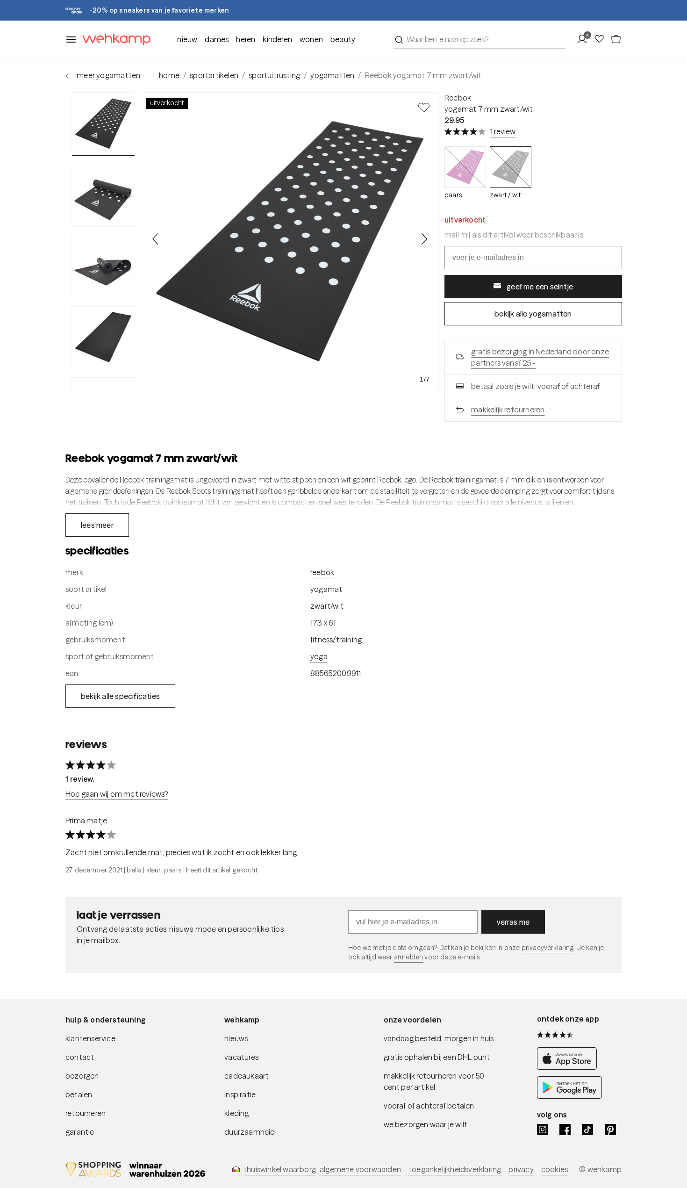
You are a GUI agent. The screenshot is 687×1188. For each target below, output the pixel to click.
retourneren (85, 1113)
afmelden (408, 957)
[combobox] (479, 39)
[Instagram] (542, 1129)
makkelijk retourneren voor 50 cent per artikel (434, 1081)
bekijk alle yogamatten (533, 313)
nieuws (236, 1038)
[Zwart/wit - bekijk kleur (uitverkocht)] (510, 167)
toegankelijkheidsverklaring (454, 1169)
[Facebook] (565, 1129)
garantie (79, 1132)
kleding (236, 1113)
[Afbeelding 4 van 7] (103, 338)
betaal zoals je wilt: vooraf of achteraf (535, 386)
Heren (245, 39)
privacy (520, 1169)
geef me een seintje (540, 286)
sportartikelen (214, 75)
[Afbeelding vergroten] (290, 241)
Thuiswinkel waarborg (279, 1169)
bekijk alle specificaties (120, 696)
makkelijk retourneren (507, 409)
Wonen (311, 39)
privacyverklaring (548, 947)
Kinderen (277, 39)
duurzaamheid (249, 1132)
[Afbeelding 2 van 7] (103, 195)
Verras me (513, 922)
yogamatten (332, 75)
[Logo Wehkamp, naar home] (113, 39)
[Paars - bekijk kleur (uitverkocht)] (465, 167)
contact (79, 1057)
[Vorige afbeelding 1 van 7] (155, 239)
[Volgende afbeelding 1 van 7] (424, 239)
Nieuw (187, 39)
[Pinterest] (610, 1129)
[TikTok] (587, 1129)
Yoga (319, 656)
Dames (217, 39)
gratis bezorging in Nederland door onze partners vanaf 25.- (540, 357)
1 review (503, 131)
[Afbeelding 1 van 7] (103, 124)
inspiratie (240, 1094)
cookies (554, 1169)
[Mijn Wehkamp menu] (585, 39)
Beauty (342, 39)
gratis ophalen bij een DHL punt (437, 1057)
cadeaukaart (246, 1075)
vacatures (241, 1057)
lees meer (97, 525)
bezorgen (82, 1075)
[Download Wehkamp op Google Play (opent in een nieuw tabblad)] (569, 1096)
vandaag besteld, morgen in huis (439, 1038)
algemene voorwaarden (360, 1169)
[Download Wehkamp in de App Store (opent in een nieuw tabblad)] (569, 1067)
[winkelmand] (616, 39)
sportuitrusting (274, 75)
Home (169, 75)
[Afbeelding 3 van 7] (103, 266)
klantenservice (90, 1038)
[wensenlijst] (602, 39)
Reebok (457, 97)
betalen (78, 1094)
